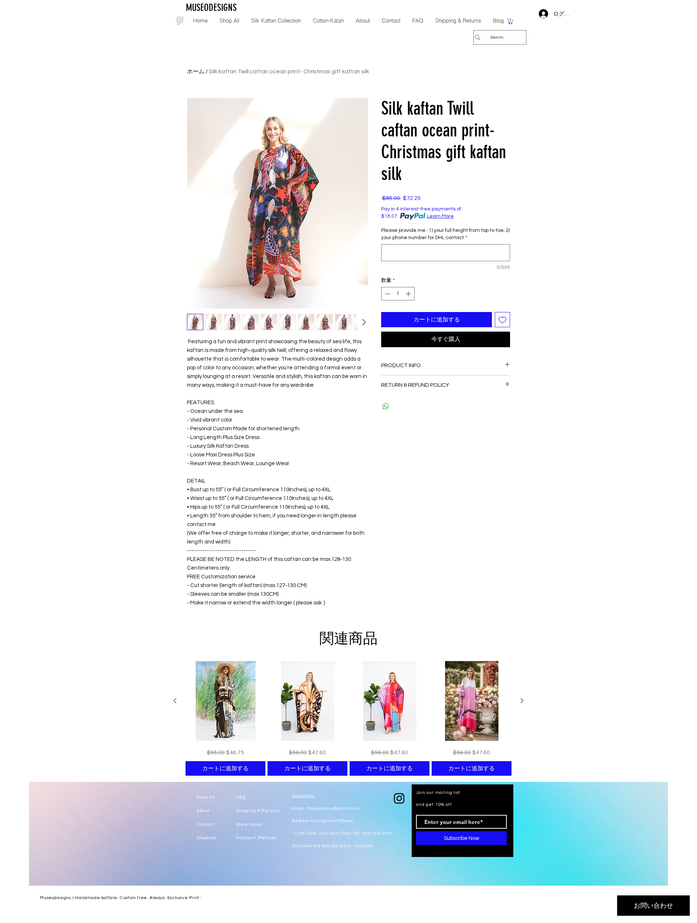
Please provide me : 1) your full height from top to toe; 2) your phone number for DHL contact (445, 234)
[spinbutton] (397, 293)
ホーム (195, 71)
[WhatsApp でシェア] (386, 406)
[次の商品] (522, 700)
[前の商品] (175, 700)
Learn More (440, 216)
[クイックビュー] (225, 701)
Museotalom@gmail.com (333, 809)
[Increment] (408, 293)
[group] (348, 718)
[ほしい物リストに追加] (502, 319)
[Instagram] (399, 798)
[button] (510, 21)
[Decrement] (386, 293)
